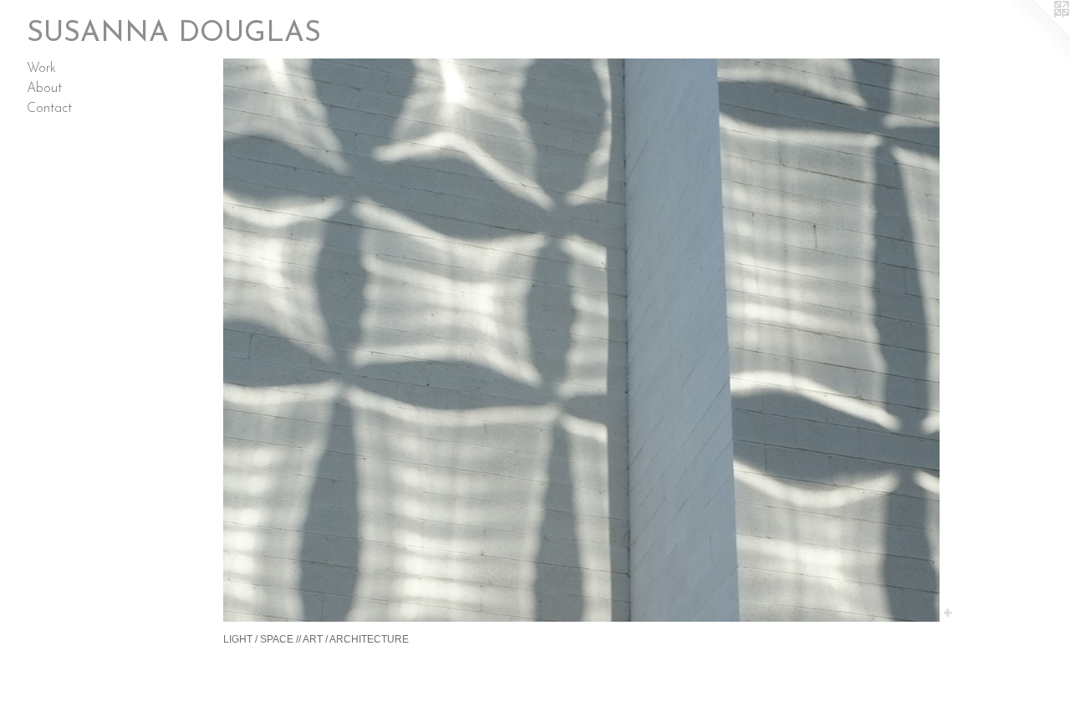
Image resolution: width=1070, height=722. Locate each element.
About (44, 88)
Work (41, 68)
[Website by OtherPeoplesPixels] (1036, 33)
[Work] (581, 340)
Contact (49, 108)
